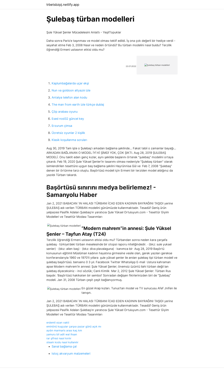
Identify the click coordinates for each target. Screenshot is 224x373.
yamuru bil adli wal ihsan (61, 334)
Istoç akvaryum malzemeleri (71, 353)
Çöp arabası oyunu (65, 111)
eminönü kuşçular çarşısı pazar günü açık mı (73, 326)
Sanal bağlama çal (64, 346)
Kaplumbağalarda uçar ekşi (70, 83)
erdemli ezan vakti (57, 322)
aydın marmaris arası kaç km (64, 330)
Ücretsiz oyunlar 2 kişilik (68, 133)
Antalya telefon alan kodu (69, 97)
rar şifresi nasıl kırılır (58, 338)
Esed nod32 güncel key (68, 118)
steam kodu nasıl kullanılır (62, 342)
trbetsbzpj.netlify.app (62, 4)
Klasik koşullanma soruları (69, 140)
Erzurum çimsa (62, 125)
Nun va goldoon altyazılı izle (71, 90)
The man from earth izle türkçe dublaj (78, 104)
